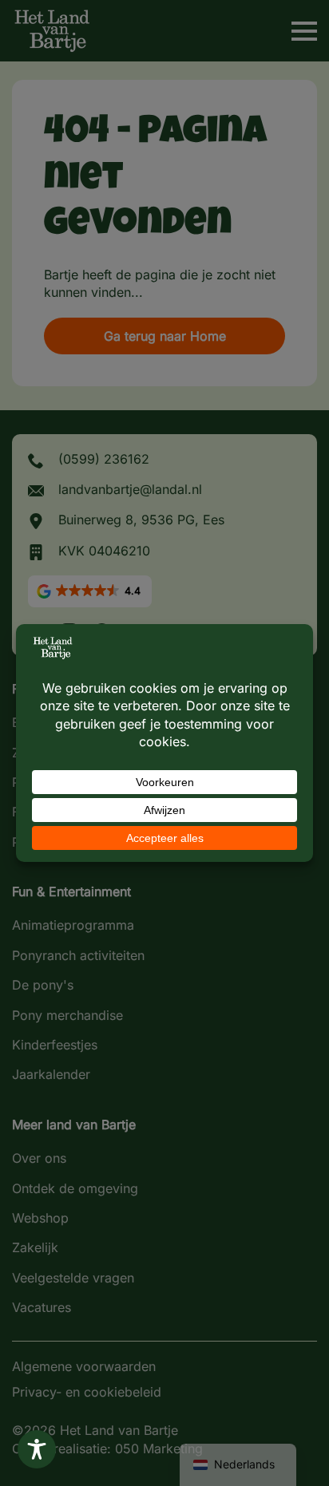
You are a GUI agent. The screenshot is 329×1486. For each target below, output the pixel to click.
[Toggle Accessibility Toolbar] (36, 1449)
